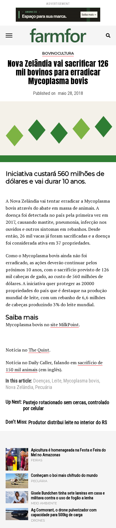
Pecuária (43, 387)
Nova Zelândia (19, 387)
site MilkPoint (64, 324)
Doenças (41, 381)
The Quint (38, 350)
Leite (56, 381)
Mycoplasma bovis (81, 381)
